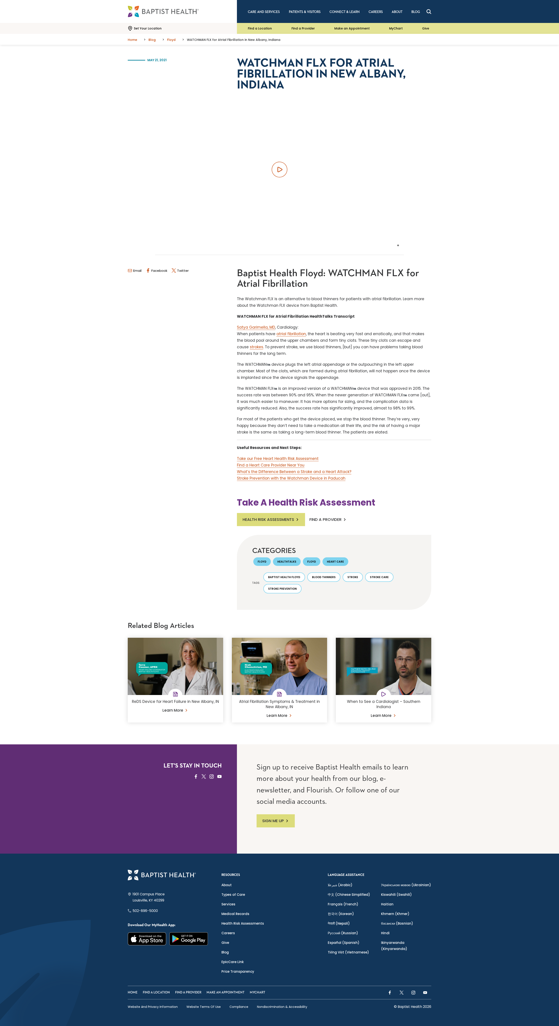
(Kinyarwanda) (394, 945)
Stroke (352, 577)
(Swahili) (396, 894)
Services (228, 904)
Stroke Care (379, 577)
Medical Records (235, 914)
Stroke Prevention (282, 589)
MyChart (396, 28)
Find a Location (260, 28)
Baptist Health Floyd (284, 577)
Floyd (262, 561)
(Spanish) (343, 942)
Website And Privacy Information (153, 1007)
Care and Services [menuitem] (264, 12)
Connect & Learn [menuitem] (345, 12)
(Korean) (341, 914)
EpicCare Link (232, 962)
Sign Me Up (273, 820)
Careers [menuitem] (376, 12)
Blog (225, 952)
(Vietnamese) (348, 952)
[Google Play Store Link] (188, 938)
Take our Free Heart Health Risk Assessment (278, 458)
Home (133, 992)
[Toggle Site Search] (428, 11)
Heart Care (335, 561)
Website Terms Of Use (203, 1007)
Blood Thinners (324, 577)
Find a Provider (303, 28)
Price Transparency (237, 971)
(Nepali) (339, 923)
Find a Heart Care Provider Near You (270, 465)
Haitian (387, 904)
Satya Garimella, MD (256, 327)
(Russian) (343, 933)
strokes (256, 347)
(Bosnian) (397, 923)
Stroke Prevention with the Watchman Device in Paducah (291, 478)
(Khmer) (395, 914)
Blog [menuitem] (415, 12)
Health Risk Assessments (268, 519)
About (226, 885)
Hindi (385, 933)
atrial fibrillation (291, 333)
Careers (228, 933)
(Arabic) (340, 885)
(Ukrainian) (406, 885)
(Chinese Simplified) (349, 894)
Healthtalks (286, 561)
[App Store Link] (147, 938)
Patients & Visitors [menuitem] (305, 12)
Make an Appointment (352, 28)
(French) (343, 904)
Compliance (238, 1007)
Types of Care (233, 894)
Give (425, 28)
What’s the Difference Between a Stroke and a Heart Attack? (294, 471)
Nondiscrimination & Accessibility (282, 1007)
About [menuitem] (397, 12)
